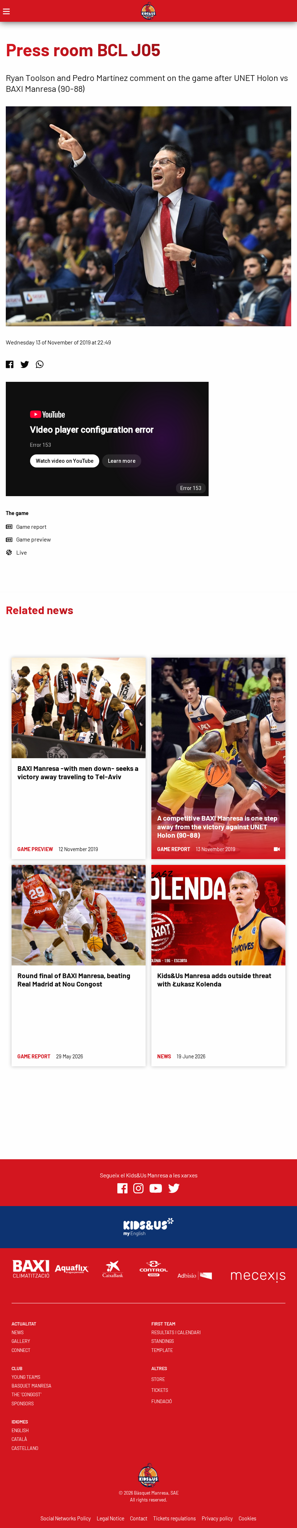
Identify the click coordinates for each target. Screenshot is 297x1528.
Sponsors (23, 1403)
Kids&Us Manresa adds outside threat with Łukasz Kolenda (214, 979)
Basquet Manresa (31, 1386)
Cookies (247, 1518)
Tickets (159, 1390)
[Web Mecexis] (258, 1275)
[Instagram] (138, 1188)
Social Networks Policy (66, 1518)
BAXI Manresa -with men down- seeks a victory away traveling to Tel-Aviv (77, 772)
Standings (162, 1341)
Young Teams (26, 1377)
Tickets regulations (174, 1518)
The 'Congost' (27, 1394)
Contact (138, 1518)
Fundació (161, 1401)
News (18, 1332)
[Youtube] (155, 1188)
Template (162, 1350)
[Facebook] (9, 364)
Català (19, 1439)
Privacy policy (217, 1518)
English (20, 1430)
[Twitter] (24, 364)
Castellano (25, 1448)
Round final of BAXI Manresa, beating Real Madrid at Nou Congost (73, 979)
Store (158, 1379)
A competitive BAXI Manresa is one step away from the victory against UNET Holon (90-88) (217, 826)
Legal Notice (110, 1518)
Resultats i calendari (176, 1332)
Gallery (21, 1341)
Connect (21, 1350)
